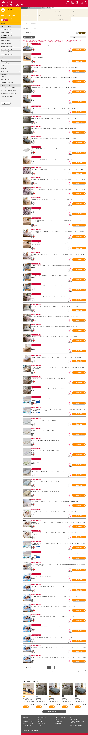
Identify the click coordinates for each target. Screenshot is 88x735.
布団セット (74, 15)
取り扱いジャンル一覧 (28, 723)
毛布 (40, 15)
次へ (79, 671)
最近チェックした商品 (28, 721)
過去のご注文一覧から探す (7, 49)
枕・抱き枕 (58, 15)
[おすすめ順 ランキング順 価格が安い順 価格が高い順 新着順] (77, 37)
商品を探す (25, 717)
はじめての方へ (4, 71)
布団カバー (74, 11)
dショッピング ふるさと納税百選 (8, 90)
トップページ (24, 7)
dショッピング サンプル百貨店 (8, 88)
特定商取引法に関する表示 (7, 82)
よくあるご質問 (4, 68)
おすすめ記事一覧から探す (7, 54)
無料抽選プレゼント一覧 (6, 35)
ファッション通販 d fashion (7, 96)
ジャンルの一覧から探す (6, 43)
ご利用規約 (3, 76)
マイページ (40, 721)
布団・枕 (48, 7)
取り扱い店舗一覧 (27, 725)
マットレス (24, 19)
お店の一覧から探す (5, 40)
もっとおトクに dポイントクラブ (8, 93)
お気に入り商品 (26, 719)
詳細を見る (79, 49)
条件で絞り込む (29, 37)
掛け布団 (57, 11)
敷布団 (40, 11)
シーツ (23, 11)
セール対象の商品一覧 (6, 29)
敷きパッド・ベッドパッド (45, 19)
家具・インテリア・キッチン (34, 7)
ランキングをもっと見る (54, 711)
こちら (38, 730)
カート (39, 719)
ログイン (6, 103)
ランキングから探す (5, 51)
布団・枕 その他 (59, 19)
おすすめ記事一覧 (42, 717)
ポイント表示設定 (42, 723)
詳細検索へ (3, 23)
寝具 (43, 7)
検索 (83, 24)
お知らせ (3, 65)
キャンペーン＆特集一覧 (6, 32)
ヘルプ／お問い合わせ (6, 63)
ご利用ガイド (4, 60)
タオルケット (25, 15)
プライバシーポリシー (6, 79)
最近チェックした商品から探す (8, 46)
